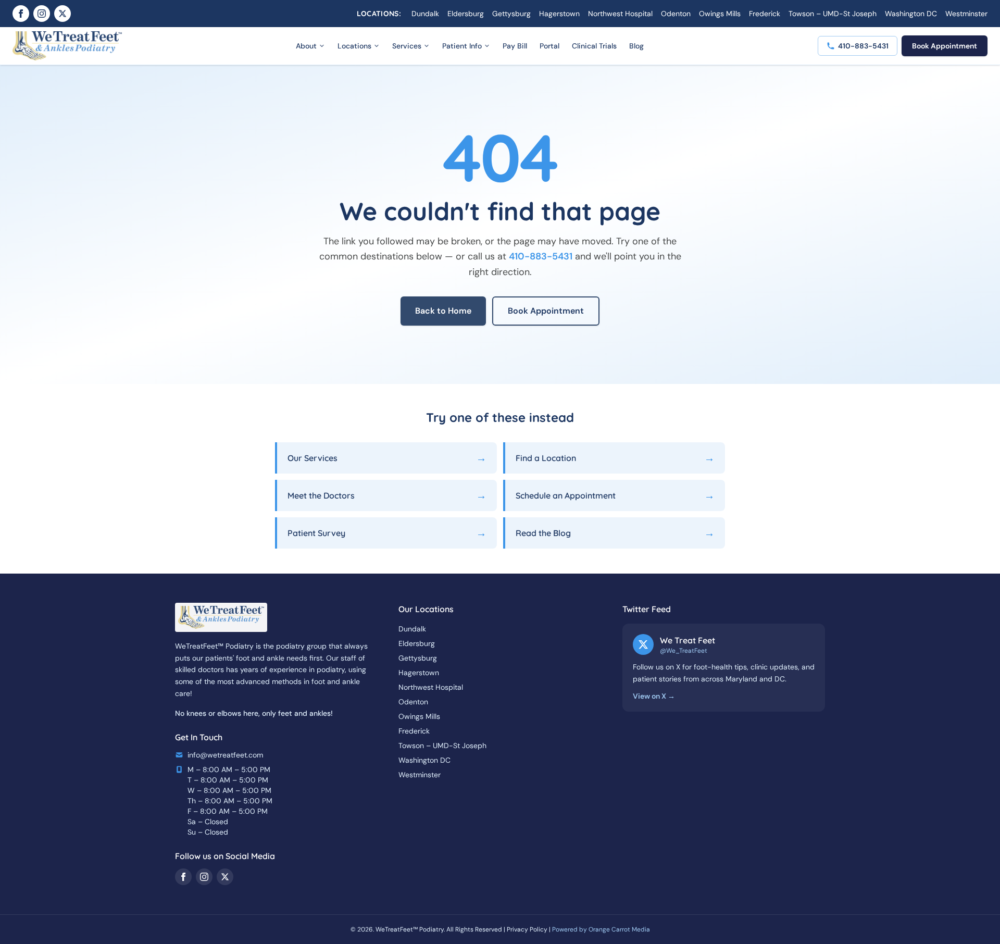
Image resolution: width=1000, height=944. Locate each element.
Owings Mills (720, 13)
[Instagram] (41, 13)
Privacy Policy (527, 929)
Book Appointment (944, 46)
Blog (636, 46)
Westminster (966, 13)
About (306, 46)
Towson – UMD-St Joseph (833, 13)
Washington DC (911, 13)
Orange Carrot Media (619, 929)
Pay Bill (515, 46)
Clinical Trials (594, 46)
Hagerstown (559, 13)
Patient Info (462, 46)
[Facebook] (20, 13)
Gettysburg (511, 13)
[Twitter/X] (62, 13)
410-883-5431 (540, 256)
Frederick (764, 13)
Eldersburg (465, 13)
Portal (549, 46)
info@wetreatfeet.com (225, 755)
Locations (354, 46)
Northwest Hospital (620, 13)
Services (406, 46)
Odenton (676, 13)
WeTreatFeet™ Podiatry (410, 929)
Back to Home (443, 310)
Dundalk (425, 13)
